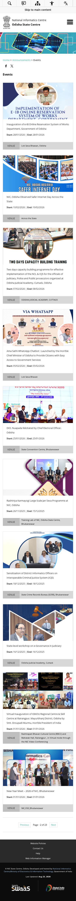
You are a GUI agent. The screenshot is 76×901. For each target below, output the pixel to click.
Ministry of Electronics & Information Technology (31, 871)
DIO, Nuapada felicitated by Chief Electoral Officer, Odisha (34, 430)
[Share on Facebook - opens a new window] (6, 66)
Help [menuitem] (38, 853)
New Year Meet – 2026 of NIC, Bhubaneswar (30, 791)
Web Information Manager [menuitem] (38, 858)
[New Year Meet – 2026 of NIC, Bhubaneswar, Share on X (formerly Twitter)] (38, 782)
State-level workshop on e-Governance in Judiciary (34, 645)
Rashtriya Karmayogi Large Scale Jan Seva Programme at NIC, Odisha (37, 503)
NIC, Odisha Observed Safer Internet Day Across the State (35, 199)
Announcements (21, 60)
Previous (24, 824)
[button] (38, 9)
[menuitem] (9, 3)
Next (53, 824)
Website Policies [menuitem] (38, 843)
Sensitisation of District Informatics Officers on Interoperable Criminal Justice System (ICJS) (32, 575)
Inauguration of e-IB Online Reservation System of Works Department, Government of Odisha (38, 126)
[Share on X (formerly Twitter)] (12, 66)
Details (38, 101)
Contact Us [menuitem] (38, 848)
